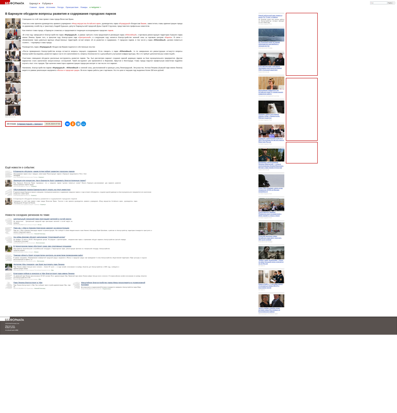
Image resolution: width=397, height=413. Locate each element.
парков (110, 30)
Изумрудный (125, 24)
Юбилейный (131, 35)
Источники (50, 7)
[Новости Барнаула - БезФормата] (12, 2)
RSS (17, 330)
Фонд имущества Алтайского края (86, 24)
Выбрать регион (10, 327)
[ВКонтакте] (67, 123)
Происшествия (72, 7)
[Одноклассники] (72, 123)
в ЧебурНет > (95, 7)
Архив (41, 7)
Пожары (83, 7)
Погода (60, 7)
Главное (33, 7)
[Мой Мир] (83, 123)
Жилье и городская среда (68, 70)
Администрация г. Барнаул (30, 124)
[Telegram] (78, 123)
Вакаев (143, 24)
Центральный (84, 37)
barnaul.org (12, 117)
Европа (168, 37)
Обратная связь (10, 326)
